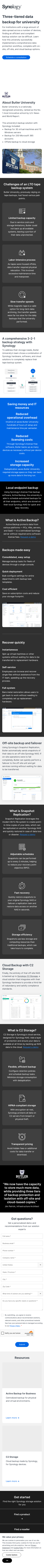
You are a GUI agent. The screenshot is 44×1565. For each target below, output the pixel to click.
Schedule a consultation (16, 57)
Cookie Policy (19, 1548)
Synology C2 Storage (27, 976)
